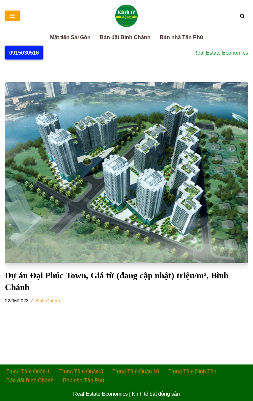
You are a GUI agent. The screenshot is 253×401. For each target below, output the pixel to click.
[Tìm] (242, 15)
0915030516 (24, 53)
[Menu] (12, 15)
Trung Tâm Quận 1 (28, 371)
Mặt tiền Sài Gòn (70, 37)
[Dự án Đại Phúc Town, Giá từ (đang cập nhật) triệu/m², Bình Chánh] (126, 172)
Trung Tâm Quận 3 (81, 371)
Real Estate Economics (100, 394)
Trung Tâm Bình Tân (192, 371)
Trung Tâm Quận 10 (135, 371)
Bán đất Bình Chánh (125, 37)
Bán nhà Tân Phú (181, 37)
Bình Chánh (47, 300)
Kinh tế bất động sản (156, 394)
